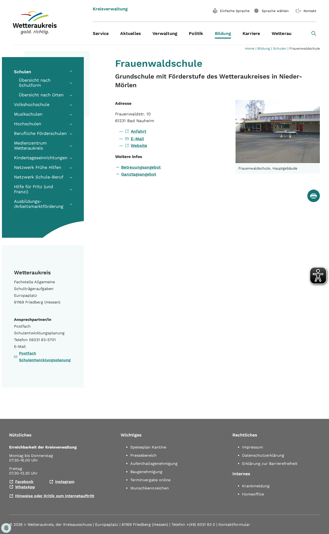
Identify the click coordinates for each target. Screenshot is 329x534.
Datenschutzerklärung (263, 455)
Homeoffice (253, 494)
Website (139, 145)
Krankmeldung (256, 486)
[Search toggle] (313, 33)
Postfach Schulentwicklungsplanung (45, 356)
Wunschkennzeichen (149, 488)
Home (249, 48)
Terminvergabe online (150, 480)
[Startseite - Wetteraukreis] (47, 22)
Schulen (279, 48)
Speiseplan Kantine (148, 447)
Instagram (64, 481)
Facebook (24, 481)
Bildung (263, 48)
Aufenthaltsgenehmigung (154, 463)
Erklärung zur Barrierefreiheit (269, 463)
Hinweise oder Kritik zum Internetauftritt (54, 496)
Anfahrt (138, 131)
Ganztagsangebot (138, 174)
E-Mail (137, 138)
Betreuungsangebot (141, 167)
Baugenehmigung (146, 471)
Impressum (252, 447)
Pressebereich (143, 455)
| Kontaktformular (233, 524)
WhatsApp (25, 487)
